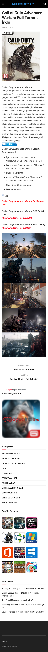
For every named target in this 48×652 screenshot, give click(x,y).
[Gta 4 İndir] (19, 523)
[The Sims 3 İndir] (19, 538)
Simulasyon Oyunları (12, 488)
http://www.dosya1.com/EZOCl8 (17, 217)
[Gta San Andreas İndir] (7, 523)
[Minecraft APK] (19, 568)
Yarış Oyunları (9, 502)
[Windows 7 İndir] (32, 538)
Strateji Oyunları (11, 497)
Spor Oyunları (9, 492)
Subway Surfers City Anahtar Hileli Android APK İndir (23, 588)
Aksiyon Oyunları (11, 453)
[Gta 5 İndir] (7, 568)
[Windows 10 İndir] (32, 553)
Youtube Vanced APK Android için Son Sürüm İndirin (23, 611)
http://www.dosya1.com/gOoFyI (17, 227)
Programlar (8, 483)
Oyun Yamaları (9, 478)
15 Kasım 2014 (7, 27)
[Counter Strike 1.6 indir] (7, 538)
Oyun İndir (7, 473)
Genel (5, 468)
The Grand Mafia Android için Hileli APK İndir (20, 600)
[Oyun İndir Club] (21, 419)
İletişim (4, 641)
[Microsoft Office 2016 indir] (7, 553)
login (10, 389)
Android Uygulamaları (13, 463)
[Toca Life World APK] (32, 568)
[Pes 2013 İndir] (19, 553)
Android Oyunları (11, 458)
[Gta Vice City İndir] (32, 523)
